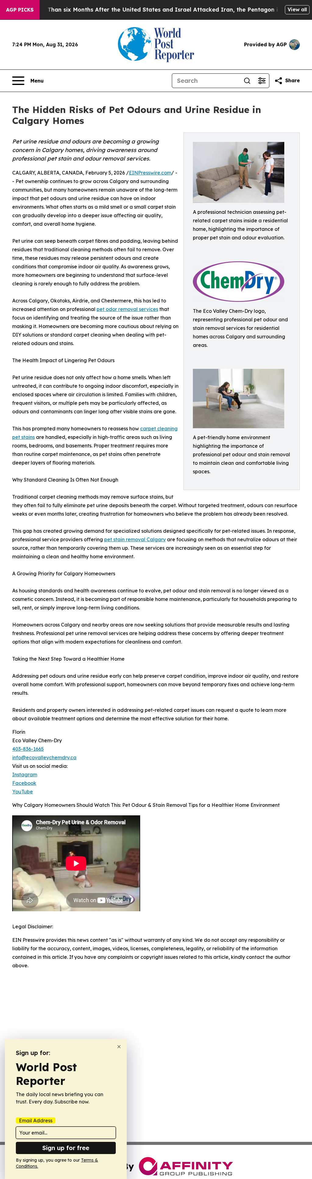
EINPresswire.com (150, 173)
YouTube (22, 792)
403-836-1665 (28, 749)
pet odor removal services (127, 309)
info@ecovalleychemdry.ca (44, 757)
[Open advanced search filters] (261, 81)
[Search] (247, 81)
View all (297, 9)
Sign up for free (65, 1148)
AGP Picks (20, 10)
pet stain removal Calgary (135, 539)
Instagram (24, 774)
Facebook (24, 783)
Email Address (35, 1120)
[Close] (119, 1047)
